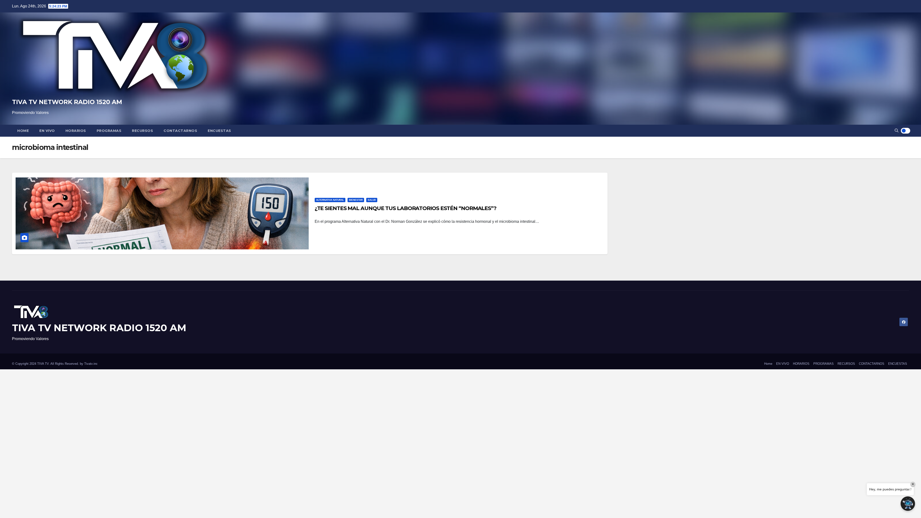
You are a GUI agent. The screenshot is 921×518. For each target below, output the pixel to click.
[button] (896, 131)
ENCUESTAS (219, 131)
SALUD (372, 200)
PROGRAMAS (109, 131)
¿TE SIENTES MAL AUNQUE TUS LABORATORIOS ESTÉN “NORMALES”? (405, 208)
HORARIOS (75, 131)
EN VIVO (47, 131)
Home (23, 131)
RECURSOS (142, 131)
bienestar (356, 200)
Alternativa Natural (330, 200)
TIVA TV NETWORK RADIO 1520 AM (67, 102)
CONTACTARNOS (180, 131)
